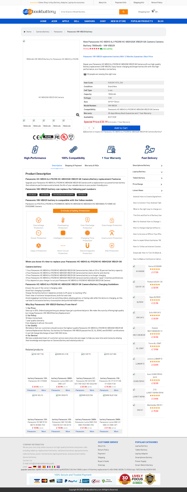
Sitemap (101, 465)
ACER (54, 21)
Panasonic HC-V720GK (37, 381)
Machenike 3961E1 (155, 405)
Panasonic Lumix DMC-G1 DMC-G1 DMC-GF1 (110, 423)
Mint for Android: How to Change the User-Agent (148, 222)
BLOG (160, 21)
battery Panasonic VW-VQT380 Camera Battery (110, 378)
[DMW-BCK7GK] (86, 406)
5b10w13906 (76, 470)
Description (57, 166)
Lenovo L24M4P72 (154, 359)
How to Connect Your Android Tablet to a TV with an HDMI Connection (148, 203)
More (44, 390)
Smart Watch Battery (144, 465)
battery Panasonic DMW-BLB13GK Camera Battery (110, 419)
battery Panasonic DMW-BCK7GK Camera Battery (86, 419)
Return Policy (157, 3)
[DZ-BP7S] (86, 365)
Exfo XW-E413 (155, 313)
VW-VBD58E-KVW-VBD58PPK (63, 195)
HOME (43, 21)
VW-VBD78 (82, 195)
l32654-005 (151, 470)
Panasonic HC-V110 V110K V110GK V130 (110, 382)
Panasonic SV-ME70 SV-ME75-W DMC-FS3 (38, 423)
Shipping (101, 457)
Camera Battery (42, 32)
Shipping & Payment (73, 166)
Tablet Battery (141, 450)
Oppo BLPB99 (154, 297)
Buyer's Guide (103, 461)
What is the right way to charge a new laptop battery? (148, 209)
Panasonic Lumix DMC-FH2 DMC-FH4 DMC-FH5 (86, 423)
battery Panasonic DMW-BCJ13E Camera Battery (61, 378)
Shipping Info (139, 3)
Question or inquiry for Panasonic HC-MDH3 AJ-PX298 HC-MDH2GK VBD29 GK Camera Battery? (123, 132)
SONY (103, 21)
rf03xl (128, 470)
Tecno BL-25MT (154, 343)
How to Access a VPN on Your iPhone (148, 234)
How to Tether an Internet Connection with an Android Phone (148, 247)
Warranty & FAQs (92, 166)
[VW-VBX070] (61, 406)
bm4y (143, 470)
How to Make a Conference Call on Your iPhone (148, 259)
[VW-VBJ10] (37, 406)
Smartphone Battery (143, 457)
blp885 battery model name (47, 470)
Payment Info (120, 3)
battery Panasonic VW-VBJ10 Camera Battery (37, 419)
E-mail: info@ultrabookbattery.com (38, 463)
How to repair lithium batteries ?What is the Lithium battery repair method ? (148, 240)
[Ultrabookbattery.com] (39, 12)
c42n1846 (113, 470)
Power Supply (140, 461)
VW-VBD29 (32, 195)
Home (29, 32)
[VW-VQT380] (110, 365)
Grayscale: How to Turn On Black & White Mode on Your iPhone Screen (148, 253)
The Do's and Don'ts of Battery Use (147, 215)
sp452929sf (65, 470)
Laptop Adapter (141, 454)
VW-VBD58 (44, 195)
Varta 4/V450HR (155, 266)
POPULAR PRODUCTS (142, 21)
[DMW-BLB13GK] (110, 406)
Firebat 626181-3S (154, 282)
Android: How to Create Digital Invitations (148, 197)
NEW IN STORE (118, 21)
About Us (102, 3)
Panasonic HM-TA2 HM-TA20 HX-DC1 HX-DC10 (61, 423)
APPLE (65, 21)
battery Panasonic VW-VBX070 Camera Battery (62, 419)
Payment (101, 454)
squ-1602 (136, 470)
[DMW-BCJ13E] (61, 365)
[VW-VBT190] (37, 365)
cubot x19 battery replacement (95, 470)
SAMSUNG (89, 21)
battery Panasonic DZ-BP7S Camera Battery (86, 378)
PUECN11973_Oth (115, 83)
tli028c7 (121, 470)
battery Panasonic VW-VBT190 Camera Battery (37, 378)
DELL (76, 21)
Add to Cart (120, 128)
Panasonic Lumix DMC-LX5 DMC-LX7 (62, 382)
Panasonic (58, 32)
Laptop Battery (141, 446)
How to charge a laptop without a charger (148, 228)
